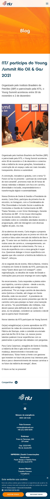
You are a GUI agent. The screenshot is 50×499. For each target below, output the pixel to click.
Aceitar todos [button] (13, 494)
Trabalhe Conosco (25, 471)
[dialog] (25, 487)
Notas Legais (11, 487)
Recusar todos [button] (36, 494)
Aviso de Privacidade (24, 487)
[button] (25, 490)
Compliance (25, 474)
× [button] (47, 478)
